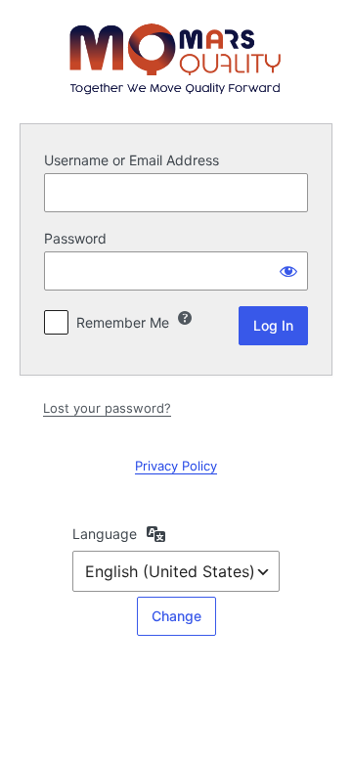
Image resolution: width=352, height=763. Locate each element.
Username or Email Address (131, 160)
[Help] (185, 318)
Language (104, 533)
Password (75, 238)
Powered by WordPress (176, 59)
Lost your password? (107, 408)
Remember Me (122, 322)
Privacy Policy (176, 465)
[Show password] (288, 271)
